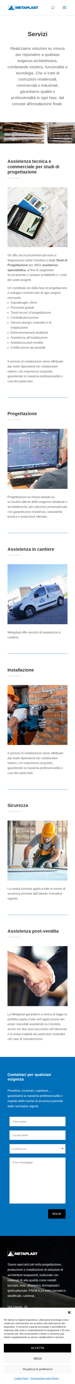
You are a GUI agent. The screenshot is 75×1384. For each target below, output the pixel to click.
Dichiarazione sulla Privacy (45, 1378)
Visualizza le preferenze (37, 1369)
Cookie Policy (21, 1378)
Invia (56, 1214)
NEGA (37, 1358)
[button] (69, 1312)
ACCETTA (37, 1348)
